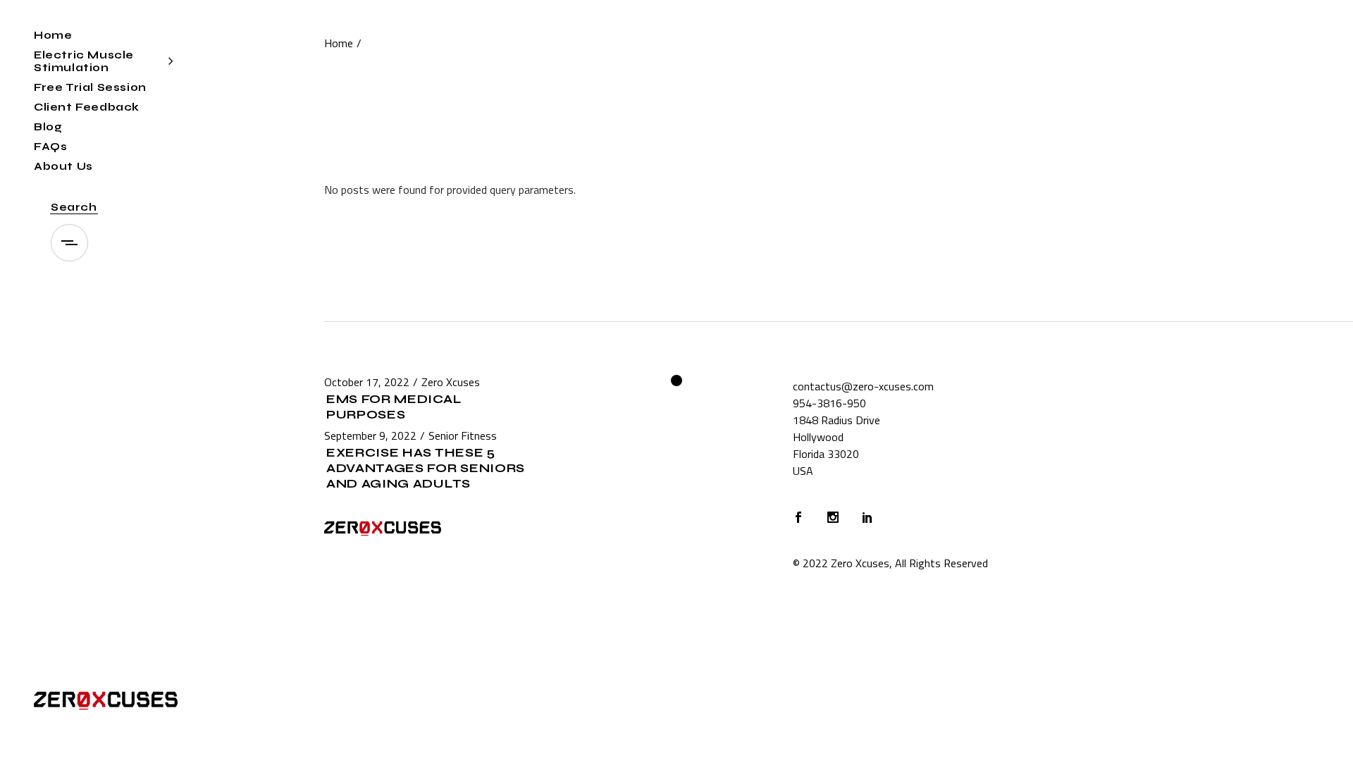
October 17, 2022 (366, 381)
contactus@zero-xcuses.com (863, 386)
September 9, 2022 (370, 435)
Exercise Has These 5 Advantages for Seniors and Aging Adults (425, 468)
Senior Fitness (462, 435)
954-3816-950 (829, 403)
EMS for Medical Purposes (393, 407)
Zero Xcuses (450, 381)
